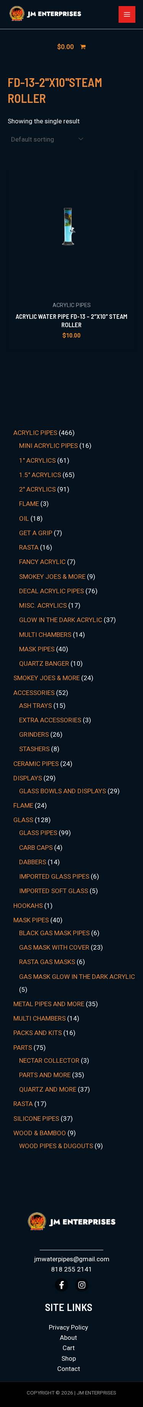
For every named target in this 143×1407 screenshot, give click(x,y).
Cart (69, 1348)
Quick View (71, 289)
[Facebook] (61, 1285)
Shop (68, 1358)
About (68, 1337)
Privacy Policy (68, 1327)
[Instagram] (81, 1285)
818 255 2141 (71, 1269)
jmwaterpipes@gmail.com (71, 1259)
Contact (68, 1368)
